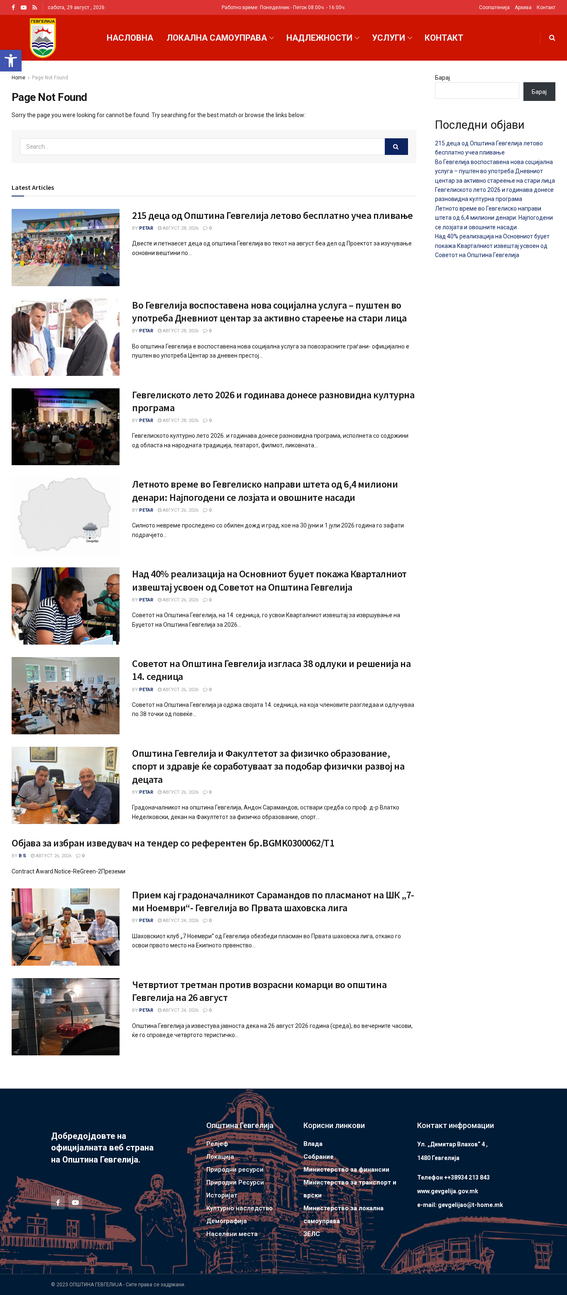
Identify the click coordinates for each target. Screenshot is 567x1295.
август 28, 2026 (179, 228)
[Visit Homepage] (43, 38)
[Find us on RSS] (34, 7)
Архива (523, 7)
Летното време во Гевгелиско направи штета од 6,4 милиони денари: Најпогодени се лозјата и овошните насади (265, 490)
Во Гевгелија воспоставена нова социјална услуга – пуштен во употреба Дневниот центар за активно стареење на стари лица (269, 311)
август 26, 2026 (179, 510)
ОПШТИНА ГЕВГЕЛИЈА (95, 1285)
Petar (146, 228)
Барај (442, 77)
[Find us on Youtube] (24, 7)
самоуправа (321, 1221)
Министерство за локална (343, 1208)
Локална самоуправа (216, 38)
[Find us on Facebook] (13, 7)
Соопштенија (494, 7)
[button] (11, 60)
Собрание (318, 1156)
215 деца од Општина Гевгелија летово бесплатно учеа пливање (272, 215)
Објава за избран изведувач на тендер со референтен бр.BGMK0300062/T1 (173, 842)
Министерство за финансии (346, 1169)
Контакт (546, 7)
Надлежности (319, 38)
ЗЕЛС (311, 1234)
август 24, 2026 (179, 920)
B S (22, 855)
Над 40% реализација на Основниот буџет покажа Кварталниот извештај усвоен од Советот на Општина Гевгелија (269, 580)
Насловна (130, 38)
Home (18, 78)
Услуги (388, 38)
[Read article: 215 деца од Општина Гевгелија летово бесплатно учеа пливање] (66, 247)
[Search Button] (552, 38)
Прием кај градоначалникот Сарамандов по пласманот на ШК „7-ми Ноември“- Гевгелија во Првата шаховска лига (273, 901)
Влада (313, 1144)
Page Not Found (50, 78)
